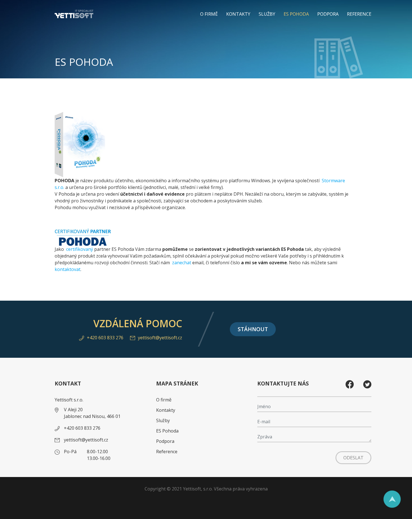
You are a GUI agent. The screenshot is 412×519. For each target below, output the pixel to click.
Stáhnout (253, 329)
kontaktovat (67, 269)
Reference (359, 14)
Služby (267, 14)
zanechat (182, 263)
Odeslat (353, 458)
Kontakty (238, 14)
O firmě (209, 14)
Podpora (328, 14)
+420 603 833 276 (105, 338)
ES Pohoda (296, 14)
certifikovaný (79, 249)
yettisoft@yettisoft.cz (160, 338)
